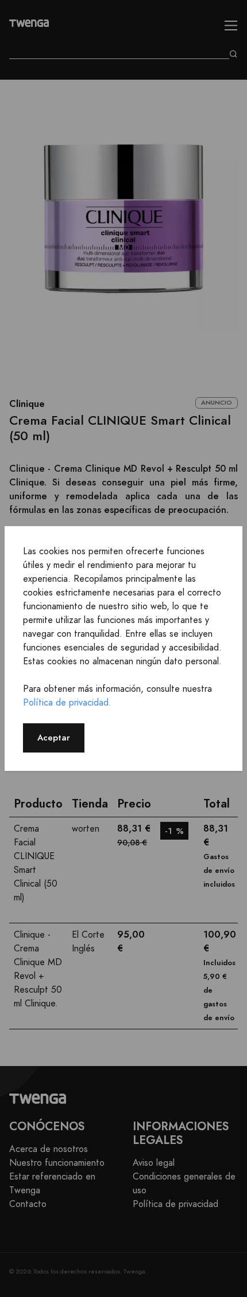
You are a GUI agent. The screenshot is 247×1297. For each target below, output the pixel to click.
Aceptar (53, 737)
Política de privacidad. (67, 702)
